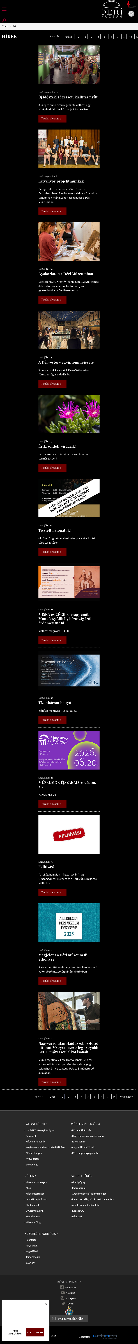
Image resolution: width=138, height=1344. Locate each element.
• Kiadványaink (32, 1216)
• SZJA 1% (30, 1262)
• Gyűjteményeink (33, 1210)
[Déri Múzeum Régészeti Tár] (131, 14)
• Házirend (76, 1216)
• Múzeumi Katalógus (35, 1182)
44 (130, 36)
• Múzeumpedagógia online (85, 1153)
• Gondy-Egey (78, 1182)
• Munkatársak (32, 1205)
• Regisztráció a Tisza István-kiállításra (44, 1147)
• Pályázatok (31, 1245)
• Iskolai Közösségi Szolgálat (39, 1130)
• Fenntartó (30, 1239)
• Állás (27, 1188)
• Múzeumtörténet (34, 1193)
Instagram (71, 1298)
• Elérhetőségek (33, 1153)
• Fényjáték (30, 1136)
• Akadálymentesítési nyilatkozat (88, 1193)
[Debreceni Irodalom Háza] (131, 4)
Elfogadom (35, 1332)
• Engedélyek (31, 1251)
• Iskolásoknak (78, 1141)
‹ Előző (68, 36)
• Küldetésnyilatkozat (35, 1199)
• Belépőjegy (31, 1164)
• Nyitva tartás (32, 1158)
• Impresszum (78, 1188)
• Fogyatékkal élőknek (83, 1147)
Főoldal (5, 26)
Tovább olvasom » (51, 118)
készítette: (84, 1336)
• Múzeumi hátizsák (34, 1141)
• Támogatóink (32, 1256)
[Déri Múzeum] (112, 9)
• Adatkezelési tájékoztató (85, 1205)
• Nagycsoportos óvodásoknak (87, 1136)
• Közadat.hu (77, 1210)
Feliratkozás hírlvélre (71, 1318)
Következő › (126, 1096)
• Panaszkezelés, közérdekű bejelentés (92, 1199)
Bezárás (44, 1305)
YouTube (70, 1292)
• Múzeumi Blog (32, 1222)
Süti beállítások (15, 1332)
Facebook (70, 1287)
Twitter (70, 1303)
